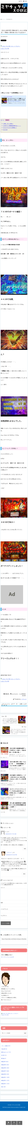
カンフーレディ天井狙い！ (10, 127)
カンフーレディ (15, 693)
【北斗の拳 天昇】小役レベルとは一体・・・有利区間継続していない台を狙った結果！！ (17, 763)
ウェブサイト (4, 915)
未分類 (3, 1055)
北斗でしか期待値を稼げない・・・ (12, 125)
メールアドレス (4, 909)
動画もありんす (6, 1052)
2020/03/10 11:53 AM (11, 834)
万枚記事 (4, 1049)
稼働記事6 (5, 1067)
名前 (2, 902)
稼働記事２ (10, 19)
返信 (25, 848)
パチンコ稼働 (5, 1045)
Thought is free (22, 1107)
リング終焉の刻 (22, 693)
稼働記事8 (5, 1074)
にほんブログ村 (5, 48)
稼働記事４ (5, 1083)
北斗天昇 (24, 695)
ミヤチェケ (24, 699)
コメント (3, 887)
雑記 (3, 1086)
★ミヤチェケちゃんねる (7, 957)
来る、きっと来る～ (8, 123)
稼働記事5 (5, 1064)
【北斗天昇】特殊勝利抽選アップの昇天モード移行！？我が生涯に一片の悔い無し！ (17, 750)
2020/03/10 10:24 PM (11, 854)
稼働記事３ (5, 1080)
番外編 (3, 1058)
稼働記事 (4, 1061)
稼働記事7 (5, 1071)
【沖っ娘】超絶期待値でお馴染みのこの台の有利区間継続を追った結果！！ (17, 805)
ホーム (3, 19)
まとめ (5, 129)
